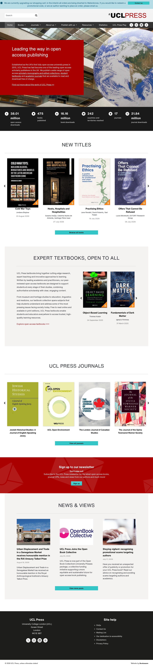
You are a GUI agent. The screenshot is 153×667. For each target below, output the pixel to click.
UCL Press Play (119, 25)
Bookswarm (144, 663)
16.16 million (65, 115)
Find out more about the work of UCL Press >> (33, 84)
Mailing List (101, 632)
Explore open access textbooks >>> (33, 324)
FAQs (98, 625)
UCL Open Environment (58, 429)
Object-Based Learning (95, 312)
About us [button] (50, 25)
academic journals (33, 76)
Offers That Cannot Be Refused (130, 210)
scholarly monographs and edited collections (39, 73)
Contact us (139, 3)
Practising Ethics (94, 208)
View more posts (76, 588)
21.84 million (136, 115)
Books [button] (21, 25)
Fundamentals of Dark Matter (122, 314)
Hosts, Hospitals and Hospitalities (58, 210)
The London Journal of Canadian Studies (94, 431)
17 (116, 113)
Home (10, 25)
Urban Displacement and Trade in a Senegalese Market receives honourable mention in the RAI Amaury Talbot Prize (33, 553)
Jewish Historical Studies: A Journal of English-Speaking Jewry (23, 432)
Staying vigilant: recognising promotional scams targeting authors (118, 552)
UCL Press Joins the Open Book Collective (73, 550)
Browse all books (76, 232)
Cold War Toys (22, 208)
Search (36, 15)
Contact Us (101, 629)
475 (40, 113)
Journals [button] (35, 25)
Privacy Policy (102, 643)
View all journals (76, 443)
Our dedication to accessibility (109, 636)
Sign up (76, 483)
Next (148, 186)
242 (90, 113)
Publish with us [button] (68, 25)
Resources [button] (87, 25)
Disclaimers (101, 639)
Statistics (103, 25)
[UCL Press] (127, 15)
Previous (5, 186)
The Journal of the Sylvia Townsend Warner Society (130, 431)
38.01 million (15, 115)
